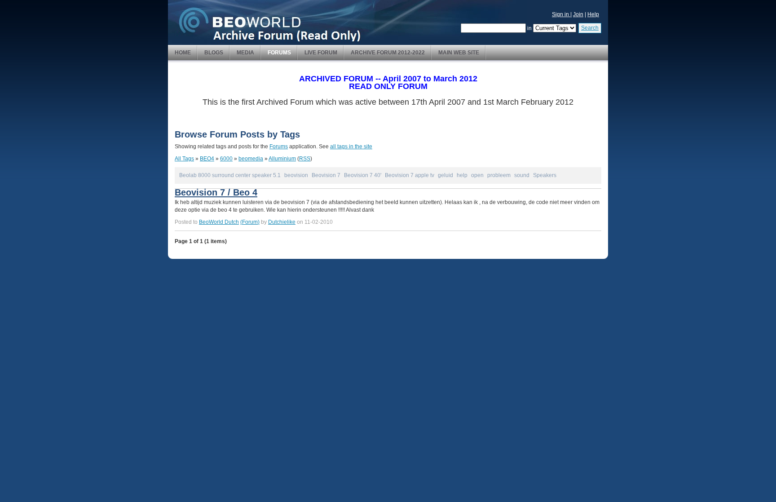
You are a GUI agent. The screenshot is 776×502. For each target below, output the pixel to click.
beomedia (250, 158)
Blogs (213, 52)
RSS (304, 158)
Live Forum (320, 52)
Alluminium (282, 158)
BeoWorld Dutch (219, 222)
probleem (499, 175)
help (462, 175)
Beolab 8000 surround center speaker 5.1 (230, 175)
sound (521, 175)
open (477, 175)
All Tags (184, 158)
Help (593, 14)
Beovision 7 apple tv (409, 175)
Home (183, 52)
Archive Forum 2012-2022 (388, 52)
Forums (279, 52)
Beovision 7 (326, 175)
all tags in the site (351, 146)
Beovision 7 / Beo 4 (216, 192)
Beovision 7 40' (362, 175)
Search (590, 28)
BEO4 (207, 158)
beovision (296, 175)
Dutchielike (281, 222)
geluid (445, 175)
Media (245, 52)
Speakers (544, 175)
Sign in (561, 14)
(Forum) (250, 222)
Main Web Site (458, 52)
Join (578, 14)
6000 (226, 158)
